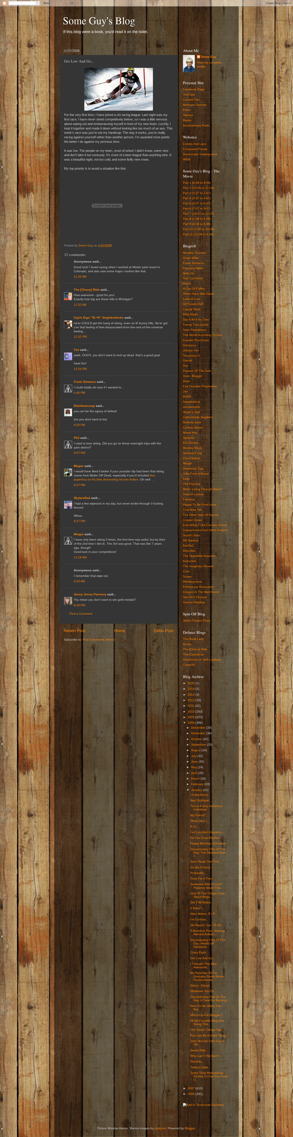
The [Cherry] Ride (87, 289)
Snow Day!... (198, 820)
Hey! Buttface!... (201, 800)
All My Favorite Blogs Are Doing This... (207, 1022)
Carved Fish (191, 99)
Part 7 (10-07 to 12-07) (198, 213)
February (197, 784)
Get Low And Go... (202, 958)
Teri (76, 349)
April (194, 773)
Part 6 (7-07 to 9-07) (197, 208)
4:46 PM (79, 392)
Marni (187, 283)
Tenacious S (191, 355)
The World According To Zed (202, 335)
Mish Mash (190, 314)
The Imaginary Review (198, 566)
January (197, 790)
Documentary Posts (196, 125)
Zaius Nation (191, 458)
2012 (191, 700)
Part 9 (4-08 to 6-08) (197, 224)
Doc (185, 365)
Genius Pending (194, 602)
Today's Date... (200, 1067)
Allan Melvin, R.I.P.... (204, 913)
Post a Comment (80, 613)
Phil (76, 437)
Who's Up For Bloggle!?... (207, 1015)
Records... (197, 1061)
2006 (191, 1094)
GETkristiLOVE (193, 304)
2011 (191, 705)
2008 (191, 722)
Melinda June (192, 422)
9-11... (194, 826)
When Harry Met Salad (198, 293)
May (194, 767)
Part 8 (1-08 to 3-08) (197, 218)
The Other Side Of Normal (201, 515)
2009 (191, 717)
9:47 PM (79, 521)
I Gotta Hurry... (200, 795)
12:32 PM (80, 336)
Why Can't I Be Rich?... (206, 1056)
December (198, 727)
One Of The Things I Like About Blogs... (207, 895)
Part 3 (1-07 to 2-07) (197, 193)
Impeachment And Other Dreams (205, 530)
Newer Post (74, 630)
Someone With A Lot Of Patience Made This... (206, 886)
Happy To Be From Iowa (199, 504)
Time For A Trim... (202, 878)
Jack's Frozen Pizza (196, 620)
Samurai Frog (192, 453)
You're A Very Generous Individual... (206, 807)
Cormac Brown (193, 427)
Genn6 (187, 360)
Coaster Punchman (196, 340)
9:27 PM (79, 485)
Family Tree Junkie (196, 324)
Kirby (186, 478)
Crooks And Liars (194, 144)
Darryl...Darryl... (201, 985)
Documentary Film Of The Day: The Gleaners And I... (207, 853)
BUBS (187, 396)
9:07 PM (79, 452)
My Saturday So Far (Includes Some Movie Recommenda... (207, 976)
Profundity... (198, 873)
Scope (187, 576)
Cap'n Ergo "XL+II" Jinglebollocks (99, 317)
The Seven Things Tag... (207, 1029)
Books (187, 120)
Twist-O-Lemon (193, 494)
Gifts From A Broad (196, 473)
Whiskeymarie (192, 581)
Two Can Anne (193, 278)
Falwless (189, 499)
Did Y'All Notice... (201, 902)
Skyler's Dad (191, 412)
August (196, 750)
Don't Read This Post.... (206, 861)
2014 (191, 688)
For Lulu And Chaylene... (207, 832)
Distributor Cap (193, 468)
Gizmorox (189, 345)
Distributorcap (84, 405)
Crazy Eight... (199, 952)
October (197, 739)
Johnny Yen (191, 350)
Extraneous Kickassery (198, 586)
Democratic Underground (200, 154)
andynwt (160, 1128)
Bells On (188, 273)
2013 (191, 694)
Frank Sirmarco (85, 381)
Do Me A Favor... (201, 867)
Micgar (79, 534)
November (198, 733)
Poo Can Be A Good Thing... (209, 1035)
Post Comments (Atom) (98, 639)
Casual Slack (192, 309)
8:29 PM (79, 605)
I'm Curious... (199, 919)
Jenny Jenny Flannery (90, 594)
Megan (79, 466)
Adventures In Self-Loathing (202, 659)
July (194, 756)
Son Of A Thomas (195, 597)
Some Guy (208, 56)
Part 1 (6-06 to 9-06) (197, 182)
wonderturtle (191, 407)
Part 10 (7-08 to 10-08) (198, 229)
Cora (186, 571)
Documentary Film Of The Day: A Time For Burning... (209, 998)
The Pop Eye (192, 484)
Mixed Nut (190, 432)
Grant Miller (191, 258)
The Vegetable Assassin (199, 556)
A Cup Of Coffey (194, 288)
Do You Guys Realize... (206, 837)
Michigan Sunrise (194, 104)
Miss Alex (189, 550)
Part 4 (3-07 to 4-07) (197, 198)
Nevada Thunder (194, 252)
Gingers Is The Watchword (201, 592)
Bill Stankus (191, 540)
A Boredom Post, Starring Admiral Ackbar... (207, 932)
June (195, 761)
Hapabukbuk (191, 401)
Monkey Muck (192, 448)
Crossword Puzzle (195, 149)
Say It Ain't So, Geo (196, 319)
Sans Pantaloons (194, 329)
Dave (186, 381)
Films (186, 110)
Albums (188, 115)
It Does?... (197, 908)
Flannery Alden (193, 268)
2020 (191, 683)
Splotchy (189, 437)
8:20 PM (79, 425)
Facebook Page (193, 89)
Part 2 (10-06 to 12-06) (198, 188)
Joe (185, 391)
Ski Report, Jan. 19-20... (206, 925)
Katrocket (189, 561)
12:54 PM (80, 369)
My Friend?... (199, 815)
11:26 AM (80, 276)
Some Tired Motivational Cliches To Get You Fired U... (208, 1076)
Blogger (190, 1128)
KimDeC (188, 545)
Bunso (187, 644)
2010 (191, 711)
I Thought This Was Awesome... (203, 965)
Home (119, 630)
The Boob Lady (193, 639)
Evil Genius (190, 442)
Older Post (163, 630)
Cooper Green (192, 520)
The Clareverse (193, 654)
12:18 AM (80, 557)
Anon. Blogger (192, 376)
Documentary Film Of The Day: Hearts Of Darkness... (207, 943)
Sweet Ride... (199, 1050)
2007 (191, 1088)
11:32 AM (80, 304)
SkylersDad (82, 498)
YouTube (189, 94)
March (196, 778)
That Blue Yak (192, 509)
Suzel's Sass (191, 535)
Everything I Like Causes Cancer (205, 525)
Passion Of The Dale (197, 370)
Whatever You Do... (203, 991)
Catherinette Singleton (198, 417)
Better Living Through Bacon (202, 489)
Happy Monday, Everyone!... (209, 843)
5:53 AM (79, 581)
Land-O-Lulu (191, 299)
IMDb (186, 159)
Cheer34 (189, 664)
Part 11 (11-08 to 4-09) (198, 234)
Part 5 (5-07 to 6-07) (197, 203)
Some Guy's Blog (99, 20)
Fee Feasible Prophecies (200, 386)
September (199, 744)
